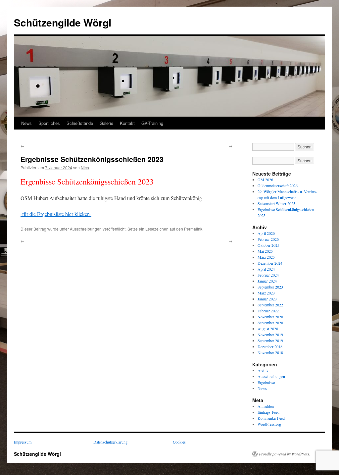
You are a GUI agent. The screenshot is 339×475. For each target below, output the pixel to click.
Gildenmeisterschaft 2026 (278, 185)
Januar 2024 (267, 281)
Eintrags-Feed (268, 412)
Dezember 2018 (270, 346)
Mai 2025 (265, 251)
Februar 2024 (268, 275)
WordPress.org (269, 424)
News (26, 123)
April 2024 (266, 269)
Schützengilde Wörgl (62, 22)
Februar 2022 (268, 310)
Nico (85, 167)
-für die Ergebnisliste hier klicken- (56, 213)
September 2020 (270, 322)
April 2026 (266, 233)
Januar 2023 (267, 298)
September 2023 (270, 287)
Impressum (22, 442)
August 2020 (268, 328)
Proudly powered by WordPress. (284, 453)
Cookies (179, 442)
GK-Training (152, 123)
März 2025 (266, 257)
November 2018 (270, 352)
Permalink (193, 229)
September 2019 (270, 340)
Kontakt (127, 123)
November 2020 (270, 316)
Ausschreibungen (86, 229)
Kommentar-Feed (271, 418)
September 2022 (270, 304)
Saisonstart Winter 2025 (276, 203)
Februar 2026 (268, 239)
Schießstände (80, 123)
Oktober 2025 (268, 245)
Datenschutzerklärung (110, 442)
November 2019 (270, 334)
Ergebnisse (266, 382)
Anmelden (266, 406)
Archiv (263, 370)
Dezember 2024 (270, 263)
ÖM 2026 (265, 179)
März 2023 (266, 292)
